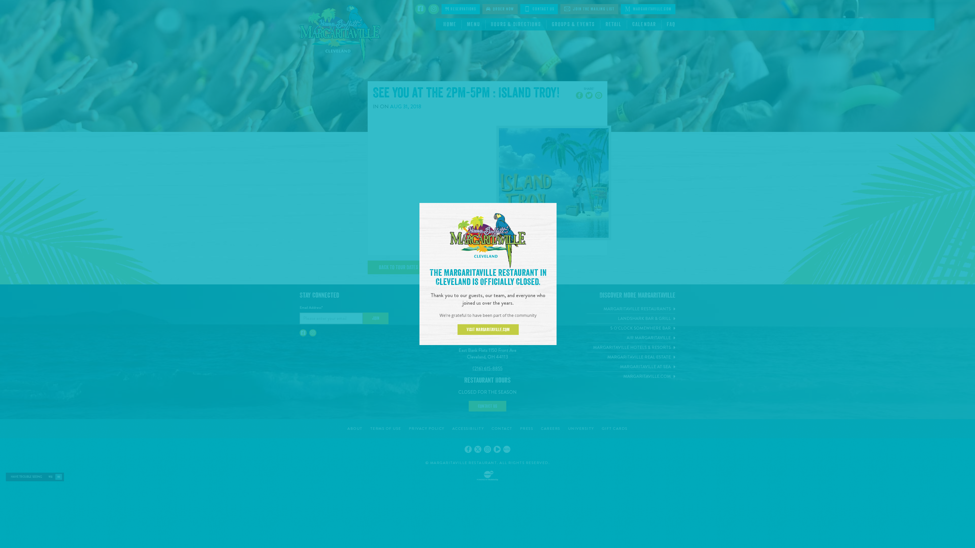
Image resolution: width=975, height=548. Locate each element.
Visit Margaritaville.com (488, 329)
